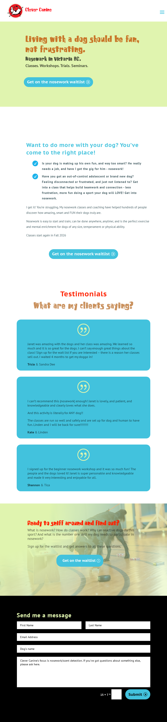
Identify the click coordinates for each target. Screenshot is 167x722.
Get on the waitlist (79, 560)
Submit (135, 694)
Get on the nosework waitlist (56, 82)
